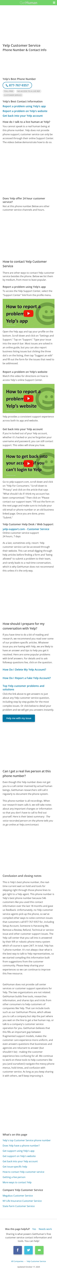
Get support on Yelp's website (19, 1156)
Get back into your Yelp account (23, 115)
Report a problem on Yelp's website (25, 111)
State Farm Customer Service (19, 1206)
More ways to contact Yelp (17, 1182)
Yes (34, 1229)
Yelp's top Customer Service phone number (27, 1140)
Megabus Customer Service (18, 1195)
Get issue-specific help (15, 1166)
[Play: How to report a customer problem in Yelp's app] (28, 313)
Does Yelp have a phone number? (21, 1145)
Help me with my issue (18, 718)
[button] (54, 2)
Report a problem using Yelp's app (24, 106)
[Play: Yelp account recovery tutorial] (28, 463)
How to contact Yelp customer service (23, 1171)
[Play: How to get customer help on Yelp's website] (28, 398)
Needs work (45, 1229)
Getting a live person (14, 1177)
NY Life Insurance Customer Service (22, 1200)
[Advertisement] (28, 170)
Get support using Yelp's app (18, 1150)
